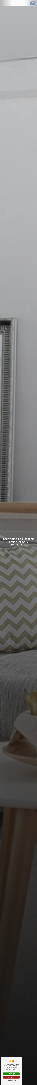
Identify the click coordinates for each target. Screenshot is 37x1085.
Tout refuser (11, 1077)
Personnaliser (11, 1080)
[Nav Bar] (32, 3)
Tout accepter (11, 1074)
